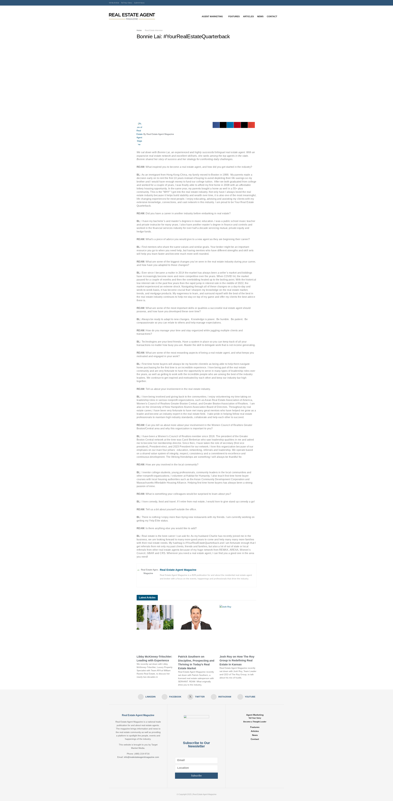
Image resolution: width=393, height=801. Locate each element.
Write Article (114, 3)
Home (139, 30)
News (260, 16)
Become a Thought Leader (254, 722)
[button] (216, 125)
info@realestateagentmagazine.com (141, 757)
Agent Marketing (212, 16)
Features (234, 16)
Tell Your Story (126, 3)
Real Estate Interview (154, 30)
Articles (248, 16)
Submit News (139, 3)
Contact (272, 16)
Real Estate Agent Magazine (178, 569)
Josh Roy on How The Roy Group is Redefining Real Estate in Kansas (237, 660)
